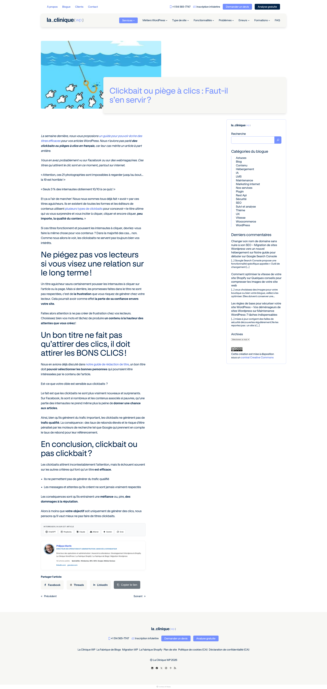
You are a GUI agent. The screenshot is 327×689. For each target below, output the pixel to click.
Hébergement (245, 169)
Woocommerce (246, 221)
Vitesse (241, 217)
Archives (237, 334)
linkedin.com (61, 565)
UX (238, 213)
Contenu (241, 165)
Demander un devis (237, 6)
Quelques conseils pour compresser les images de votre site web (256, 281)
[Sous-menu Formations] (269, 20)
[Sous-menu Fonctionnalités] (213, 20)
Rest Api (241, 195)
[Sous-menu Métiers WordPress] (166, 20)
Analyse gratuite (267, 6)
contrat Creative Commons (257, 357)
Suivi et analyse (246, 206)
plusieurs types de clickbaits (84, 208)
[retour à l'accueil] (65, 20)
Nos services (244, 187)
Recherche (238, 133)
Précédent (50, 596)
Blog (239, 161)
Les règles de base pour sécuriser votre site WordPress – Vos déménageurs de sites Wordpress (256, 307)
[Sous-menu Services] (134, 20)
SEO (239, 202)
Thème (240, 210)
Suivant (138, 596)
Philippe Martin (64, 546)
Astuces (241, 157)
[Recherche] (278, 140)
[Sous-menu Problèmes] (233, 20)
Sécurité (241, 199)
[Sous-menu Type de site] (188, 20)
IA (237, 172)
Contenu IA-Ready (165, 687)
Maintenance (244, 180)
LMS (239, 176)
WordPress (243, 225)
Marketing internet (248, 184)
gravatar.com (72, 565)
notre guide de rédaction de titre (107, 364)
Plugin (240, 191)
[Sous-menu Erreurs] (249, 20)
